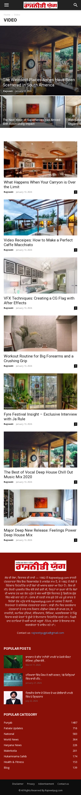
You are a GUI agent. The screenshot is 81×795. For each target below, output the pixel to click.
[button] (75, 5)
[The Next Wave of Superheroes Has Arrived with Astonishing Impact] (32, 120)
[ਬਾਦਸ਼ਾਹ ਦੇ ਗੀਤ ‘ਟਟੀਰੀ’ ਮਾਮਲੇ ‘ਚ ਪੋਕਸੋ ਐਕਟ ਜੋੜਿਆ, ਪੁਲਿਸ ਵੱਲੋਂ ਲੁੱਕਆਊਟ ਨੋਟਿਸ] (13, 661)
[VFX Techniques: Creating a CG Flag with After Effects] (40, 275)
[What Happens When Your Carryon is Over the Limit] (40, 159)
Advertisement (46, 783)
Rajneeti (8, 91)
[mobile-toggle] (6, 5)
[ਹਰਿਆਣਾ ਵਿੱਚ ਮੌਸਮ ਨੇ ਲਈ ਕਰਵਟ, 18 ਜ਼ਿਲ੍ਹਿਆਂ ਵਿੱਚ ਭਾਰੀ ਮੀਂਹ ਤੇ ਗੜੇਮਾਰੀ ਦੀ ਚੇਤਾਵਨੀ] (13, 679)
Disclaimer (18, 783)
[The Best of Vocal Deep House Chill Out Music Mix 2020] (40, 450)
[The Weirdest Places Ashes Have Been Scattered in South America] (40, 60)
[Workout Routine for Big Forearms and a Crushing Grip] (40, 333)
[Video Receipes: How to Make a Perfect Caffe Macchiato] (40, 217)
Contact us (63, 783)
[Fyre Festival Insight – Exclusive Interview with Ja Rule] (40, 391)
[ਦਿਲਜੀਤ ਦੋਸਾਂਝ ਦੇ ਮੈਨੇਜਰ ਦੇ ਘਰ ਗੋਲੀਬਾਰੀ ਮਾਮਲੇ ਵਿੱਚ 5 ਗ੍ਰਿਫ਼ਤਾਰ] (13, 697)
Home (7, 14)
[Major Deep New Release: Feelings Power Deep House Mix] (40, 507)
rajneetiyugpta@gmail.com (47, 633)
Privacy (31, 783)
